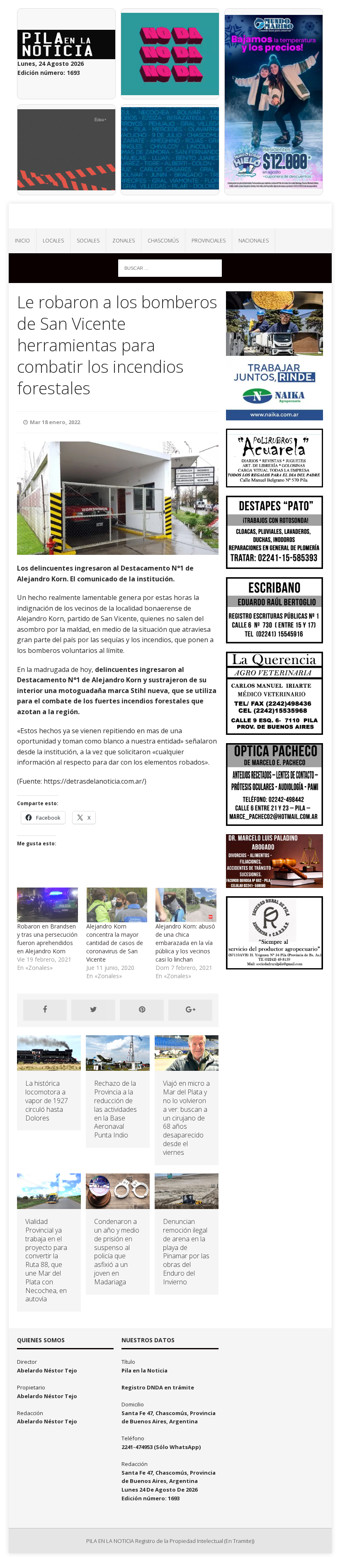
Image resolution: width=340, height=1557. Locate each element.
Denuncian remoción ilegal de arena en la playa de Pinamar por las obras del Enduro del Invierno (186, 1251)
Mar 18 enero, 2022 (55, 422)
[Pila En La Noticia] (170, 216)
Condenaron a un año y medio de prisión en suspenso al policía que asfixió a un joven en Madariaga (116, 1251)
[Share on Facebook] (45, 1010)
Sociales (88, 240)
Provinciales (209, 240)
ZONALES (123, 240)
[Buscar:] (170, 267)
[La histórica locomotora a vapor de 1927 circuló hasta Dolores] (49, 1066)
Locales (53, 240)
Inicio (22, 240)
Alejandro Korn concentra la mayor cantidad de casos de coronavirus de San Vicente (114, 942)
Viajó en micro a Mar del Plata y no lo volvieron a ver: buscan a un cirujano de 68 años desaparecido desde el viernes (186, 1117)
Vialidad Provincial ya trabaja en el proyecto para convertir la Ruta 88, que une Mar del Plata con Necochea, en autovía (46, 1260)
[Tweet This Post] (93, 1010)
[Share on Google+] (190, 1010)
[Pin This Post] (142, 1010)
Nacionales (253, 240)
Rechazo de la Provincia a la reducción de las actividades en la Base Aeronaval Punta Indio (115, 1109)
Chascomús (163, 240)
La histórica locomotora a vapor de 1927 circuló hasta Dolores (46, 1100)
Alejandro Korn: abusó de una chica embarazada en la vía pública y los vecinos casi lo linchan (185, 942)
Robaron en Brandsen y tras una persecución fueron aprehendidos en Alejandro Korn (47, 938)
